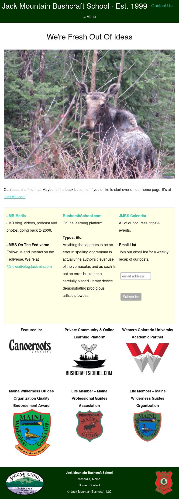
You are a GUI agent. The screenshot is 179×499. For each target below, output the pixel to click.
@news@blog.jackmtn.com (29, 266)
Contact (95, 485)
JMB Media (16, 215)
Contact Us (161, 5)
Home (83, 485)
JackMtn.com (14, 196)
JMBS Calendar (132, 215)
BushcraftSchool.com (82, 215)
